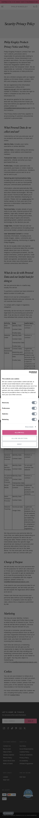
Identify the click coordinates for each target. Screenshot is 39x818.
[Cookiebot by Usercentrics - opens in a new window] (29, 372)
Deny (19, 444)
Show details (29, 427)
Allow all (19, 432)
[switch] (34, 408)
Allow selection (19, 438)
